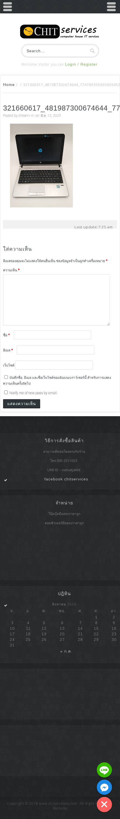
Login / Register (81, 64)
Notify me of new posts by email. (33, 393)
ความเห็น (11, 270)
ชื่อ (6, 335)
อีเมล (8, 350)
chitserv (24, 115)
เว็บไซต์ (9, 365)
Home (9, 84)
